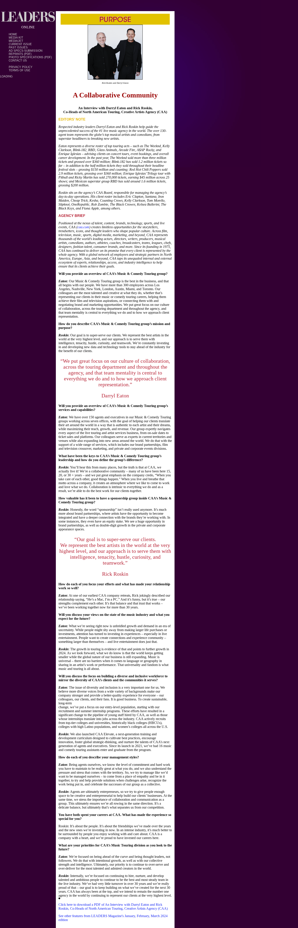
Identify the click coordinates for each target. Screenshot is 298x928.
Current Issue (20, 44)
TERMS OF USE (19, 70)
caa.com (83, 227)
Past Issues (18, 47)
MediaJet (16, 41)
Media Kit (16, 37)
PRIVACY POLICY (21, 67)
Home (13, 34)
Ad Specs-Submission (25, 50)
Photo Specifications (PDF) (30, 57)
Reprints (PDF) (20, 54)
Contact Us (18, 60)
